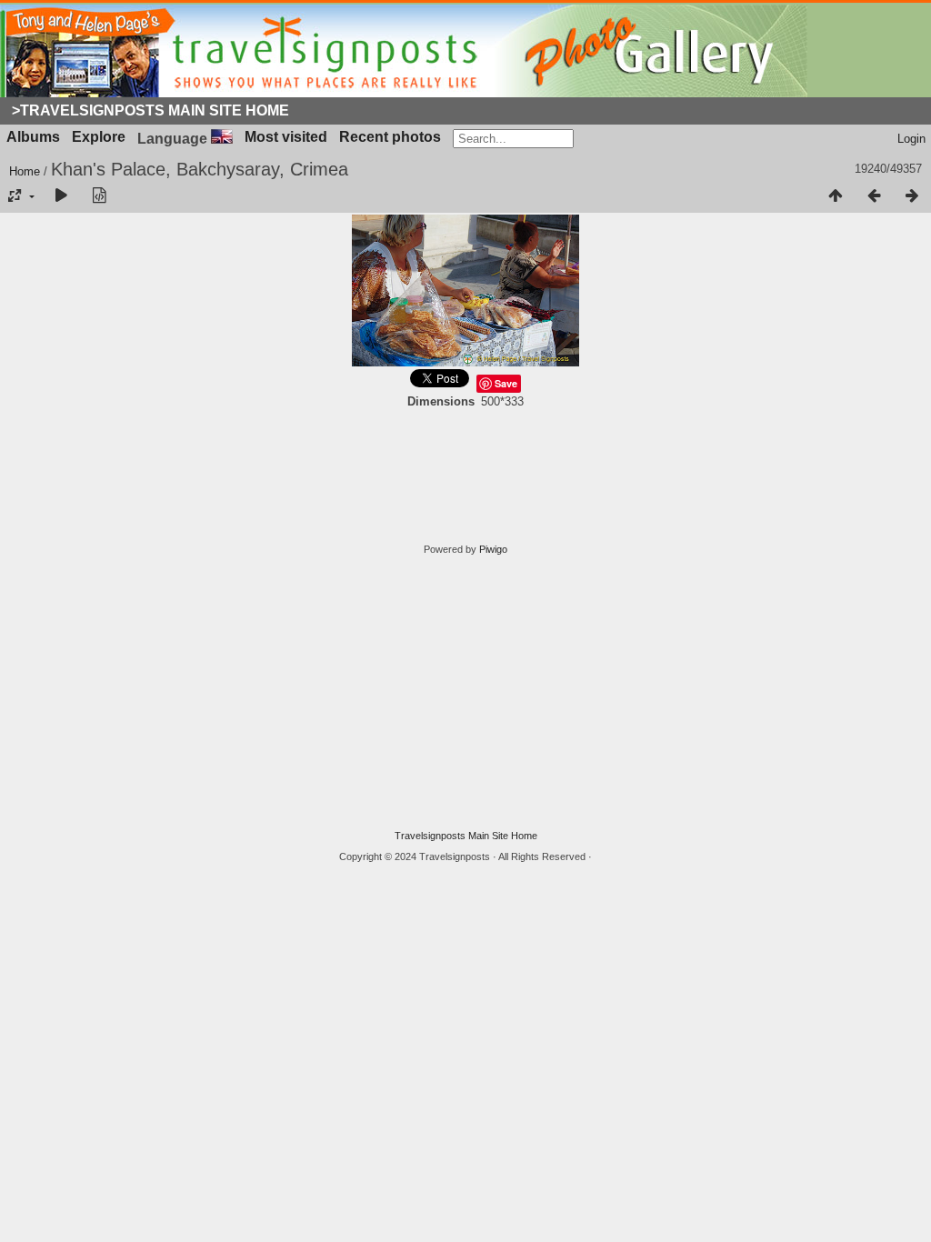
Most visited (286, 137)
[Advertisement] (465, 693)
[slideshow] (61, 196)
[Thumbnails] (835, 196)
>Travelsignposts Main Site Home (150, 110)
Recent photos (390, 137)
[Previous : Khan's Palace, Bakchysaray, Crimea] (874, 196)
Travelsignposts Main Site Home (466, 835)
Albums (33, 137)
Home (24, 171)
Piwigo (493, 549)
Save (506, 383)
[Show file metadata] (99, 196)
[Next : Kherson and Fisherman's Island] (912, 196)
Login (911, 138)
